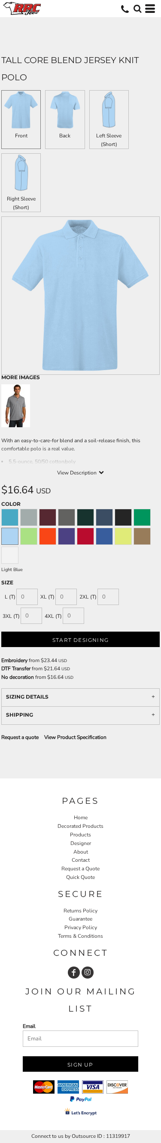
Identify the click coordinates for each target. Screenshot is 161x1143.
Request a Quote (80, 868)
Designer (80, 843)
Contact (81, 860)
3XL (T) (11, 616)
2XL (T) (88, 596)
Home (81, 817)
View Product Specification (75, 737)
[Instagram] (88, 973)
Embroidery (14, 660)
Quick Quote (80, 877)
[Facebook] (74, 973)
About (80, 851)
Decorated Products (80, 826)
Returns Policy (80, 910)
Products (80, 834)
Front (21, 135)
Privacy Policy (80, 927)
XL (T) (47, 596)
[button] (137, 8)
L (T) (10, 596)
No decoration (17, 677)
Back (64, 135)
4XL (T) (53, 616)
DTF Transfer (15, 668)
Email (29, 1026)
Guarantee (80, 918)
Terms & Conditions (80, 936)
